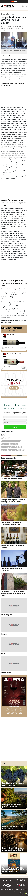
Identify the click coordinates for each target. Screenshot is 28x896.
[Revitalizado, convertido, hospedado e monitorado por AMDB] (26, 894)
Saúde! (15, 427)
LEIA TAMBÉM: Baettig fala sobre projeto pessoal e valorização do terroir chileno (14, 283)
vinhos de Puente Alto (6, 447)
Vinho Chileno (4, 441)
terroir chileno (14, 444)
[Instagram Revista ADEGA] (4, 434)
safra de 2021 (17, 447)
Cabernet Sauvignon (15, 441)
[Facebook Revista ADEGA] (2, 434)
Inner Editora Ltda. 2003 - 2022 (7, 890)
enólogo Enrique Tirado (7, 450)
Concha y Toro (5, 444)
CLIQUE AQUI (14, 388)
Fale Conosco (17, 890)
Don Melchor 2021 (19, 450)
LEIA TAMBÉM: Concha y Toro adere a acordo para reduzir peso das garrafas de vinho (13, 202)
